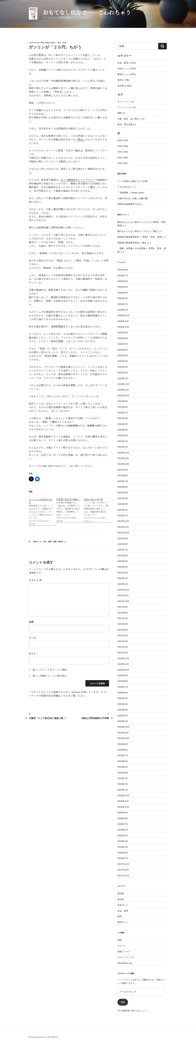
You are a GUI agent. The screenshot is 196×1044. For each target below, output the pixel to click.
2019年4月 (122, 772)
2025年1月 (122, 378)
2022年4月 (122, 567)
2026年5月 (122, 287)
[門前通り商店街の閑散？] (70, 508)
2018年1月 (122, 858)
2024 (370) (122, 152)
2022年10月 (123, 532)
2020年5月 (122, 698)
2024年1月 (122, 447)
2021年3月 (122, 641)
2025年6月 (122, 350)
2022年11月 (123, 527)
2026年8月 (122, 270)
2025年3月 (122, 367)
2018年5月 (122, 835)
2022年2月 (122, 578)
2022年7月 (122, 550)
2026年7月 (122, 275)
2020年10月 (123, 670)
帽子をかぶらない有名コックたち (133, 222)
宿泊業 (120, 893)
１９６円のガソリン (127, 187)
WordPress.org (124, 963)
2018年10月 (123, 807)
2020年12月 (123, 658)
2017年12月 (123, 864)
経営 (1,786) (123, 80)
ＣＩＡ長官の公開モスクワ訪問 (132, 181)
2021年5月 (122, 630)
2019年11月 (123, 732)
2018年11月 (123, 801)
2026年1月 (122, 310)
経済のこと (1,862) (126, 74)
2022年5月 (122, 561)
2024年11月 (123, 390)
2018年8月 (122, 818)
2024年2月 (122, 441)
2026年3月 (122, 298)
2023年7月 (122, 481)
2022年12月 (123, 521)
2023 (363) (122, 157)
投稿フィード (123, 951)
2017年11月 (123, 870)
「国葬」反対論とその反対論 (131, 248)
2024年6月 (122, 418)
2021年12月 (123, 590)
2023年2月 (122, 510)
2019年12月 (123, 727)
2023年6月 (122, 487)
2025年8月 (122, 338)
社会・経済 (47, 541)
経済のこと (62, 541)
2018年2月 (122, 852)
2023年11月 (123, 458)
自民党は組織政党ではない (130, 204)
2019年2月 (122, 784)
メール (32, 637)
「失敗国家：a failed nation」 (131, 192)
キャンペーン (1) (125, 101)
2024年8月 (122, 407)
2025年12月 (123, 315)
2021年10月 (123, 601)
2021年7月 (122, 618)
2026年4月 (122, 292)
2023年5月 (122, 492)
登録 (119, 940)
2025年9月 (122, 332)
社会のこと (37, 541)
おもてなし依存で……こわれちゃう (87, 12)
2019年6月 (122, 761)
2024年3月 (122, 435)
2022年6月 (122, 555)
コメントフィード (126, 957)
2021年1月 (122, 652)
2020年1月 (122, 721)
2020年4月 (122, 704)
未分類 (120, 899)
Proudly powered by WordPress (43, 1037)
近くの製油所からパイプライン (78, 180)
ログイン (121, 946)
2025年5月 (122, 355)
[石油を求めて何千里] (97, 508)
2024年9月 (122, 401)
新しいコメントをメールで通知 (50, 669)
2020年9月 (122, 675)
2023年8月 (122, 475)
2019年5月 (122, 767)
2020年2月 (122, 715)
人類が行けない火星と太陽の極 (132, 198)
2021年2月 (122, 647)
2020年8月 (122, 681)
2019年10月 (123, 738)
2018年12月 (123, 795)
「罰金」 (80, 139)
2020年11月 (123, 664)
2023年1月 (122, 515)
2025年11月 (123, 321)
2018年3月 (122, 847)
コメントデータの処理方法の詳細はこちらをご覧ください (68, 693)
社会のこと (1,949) (126, 68)
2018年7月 (122, 824)
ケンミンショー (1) (126, 107)
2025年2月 (122, 372)
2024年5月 (122, 424)
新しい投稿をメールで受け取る (50, 676)
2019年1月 (122, 790)
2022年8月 (122, 544)
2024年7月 (122, 412)
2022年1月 (122, 584)
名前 (31, 622)
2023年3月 (122, 504)
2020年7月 (122, 687)
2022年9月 (122, 538)
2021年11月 (123, 595)
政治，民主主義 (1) (126, 124)
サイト (32, 653)
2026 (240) (122, 140)
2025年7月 (122, 344)
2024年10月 (123, 395)
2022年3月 (122, 572)
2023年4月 (122, 498)
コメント (35, 580)
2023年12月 (123, 452)
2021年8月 (122, 612)
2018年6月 (122, 830)
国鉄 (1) (121, 113)
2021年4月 (122, 635)
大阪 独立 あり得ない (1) (130, 119)
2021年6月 (122, 624)
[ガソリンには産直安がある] (42, 510)
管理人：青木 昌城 (58, 43)
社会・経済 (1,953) (126, 63)
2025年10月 (123, 327)
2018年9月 (122, 812)
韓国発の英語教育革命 (128, 237)
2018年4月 (122, 841)
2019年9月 (122, 744)
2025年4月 (122, 361)
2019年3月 (122, 778)
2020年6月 (122, 692)
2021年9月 (122, 607)
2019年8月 (122, 750)
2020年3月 (122, 710)
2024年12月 (123, 384)
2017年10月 (123, 875)
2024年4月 (122, 430)
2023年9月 (122, 470)
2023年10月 (123, 464)
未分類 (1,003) (124, 86)
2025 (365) (122, 146)
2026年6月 (122, 281)
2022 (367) (122, 163)
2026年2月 (122, 304)
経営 (55, 541)
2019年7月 (122, 755)
